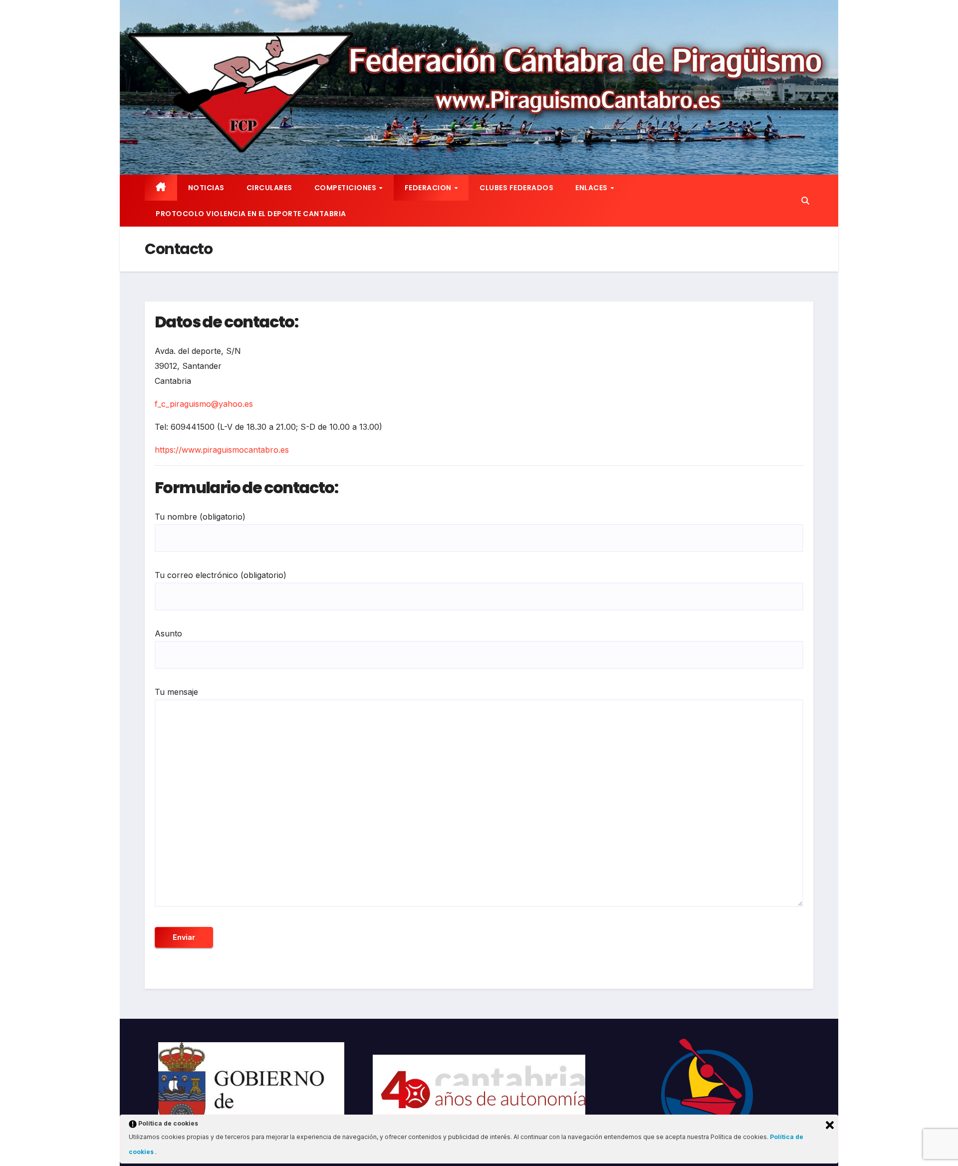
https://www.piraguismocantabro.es (222, 450)
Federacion (429, 188)
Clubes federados (516, 188)
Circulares (269, 188)
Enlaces (592, 188)
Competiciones (346, 188)
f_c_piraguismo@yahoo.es (204, 404)
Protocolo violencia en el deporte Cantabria (251, 214)
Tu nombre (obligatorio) (200, 517)
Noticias (206, 188)
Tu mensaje (176, 692)
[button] (805, 201)
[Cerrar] (830, 1125)
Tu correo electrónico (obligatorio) (220, 575)
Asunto (168, 633)
